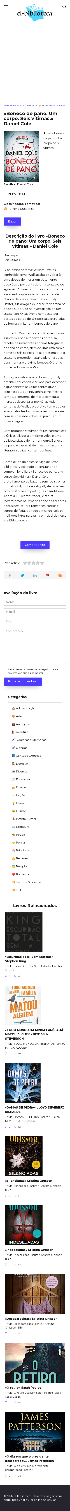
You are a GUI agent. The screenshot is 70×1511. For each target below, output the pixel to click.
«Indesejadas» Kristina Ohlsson (29, 1249)
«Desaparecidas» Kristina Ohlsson (31, 1318)
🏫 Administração (24, 708)
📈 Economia (21, 779)
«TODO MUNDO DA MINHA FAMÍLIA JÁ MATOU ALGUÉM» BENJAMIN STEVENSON (34, 1034)
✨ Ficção (18, 795)
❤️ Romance (20, 874)
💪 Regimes (20, 858)
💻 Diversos (20, 771)
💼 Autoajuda (21, 724)
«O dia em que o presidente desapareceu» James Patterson (29, 1459)
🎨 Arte (17, 716)
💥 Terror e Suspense (19, 208)
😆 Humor (19, 811)
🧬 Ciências (19, 747)
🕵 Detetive (20, 763)
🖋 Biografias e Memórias (29, 740)
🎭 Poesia (18, 834)
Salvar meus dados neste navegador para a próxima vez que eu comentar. (33, 671)
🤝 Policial (18, 842)
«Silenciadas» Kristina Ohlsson (28, 1180)
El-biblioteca (18, 520)
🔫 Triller (18, 890)
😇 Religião (19, 866)
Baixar (12, 221)
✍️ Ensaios (19, 787)
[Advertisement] (35, 67)
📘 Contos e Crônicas (26, 755)
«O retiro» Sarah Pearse (23, 1387)
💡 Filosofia (19, 803)
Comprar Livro (35, 545)
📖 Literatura (20, 826)
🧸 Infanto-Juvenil (24, 819)
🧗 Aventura (20, 732)
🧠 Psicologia (21, 850)
